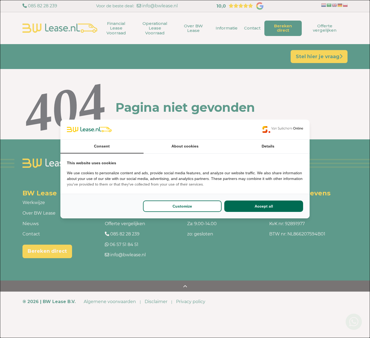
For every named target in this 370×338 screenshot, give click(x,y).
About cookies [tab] (185, 146)
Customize (182, 206)
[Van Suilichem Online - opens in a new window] (282, 129)
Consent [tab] (102, 146)
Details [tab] (268, 146)
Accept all (264, 206)
